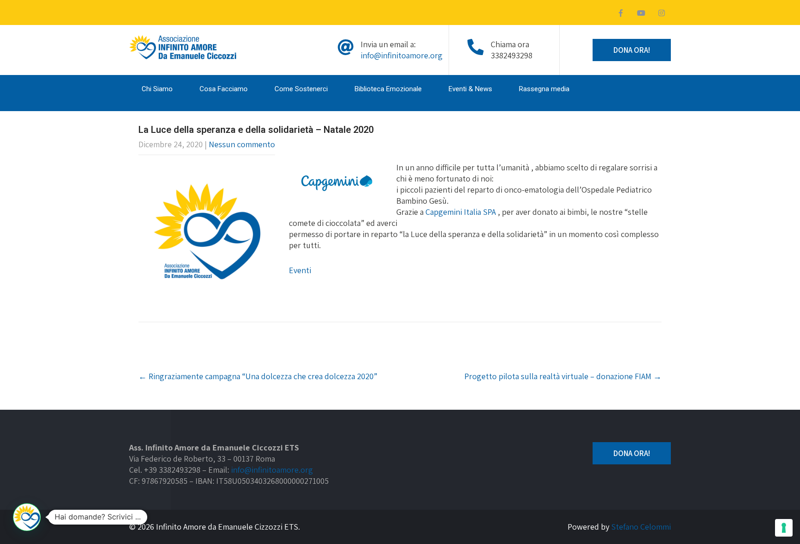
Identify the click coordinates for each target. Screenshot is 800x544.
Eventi (300, 270)
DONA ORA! (631, 50)
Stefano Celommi (641, 526)
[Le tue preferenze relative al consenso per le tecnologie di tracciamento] (784, 528)
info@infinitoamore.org (402, 55)
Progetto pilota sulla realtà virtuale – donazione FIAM (563, 376)
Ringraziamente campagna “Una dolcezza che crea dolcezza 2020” (257, 376)
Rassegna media (544, 89)
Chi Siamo (157, 89)
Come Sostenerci (301, 89)
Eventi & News (470, 89)
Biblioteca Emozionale (388, 89)
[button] (27, 517)
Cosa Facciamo (224, 89)
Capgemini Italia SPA (460, 211)
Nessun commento (242, 144)
